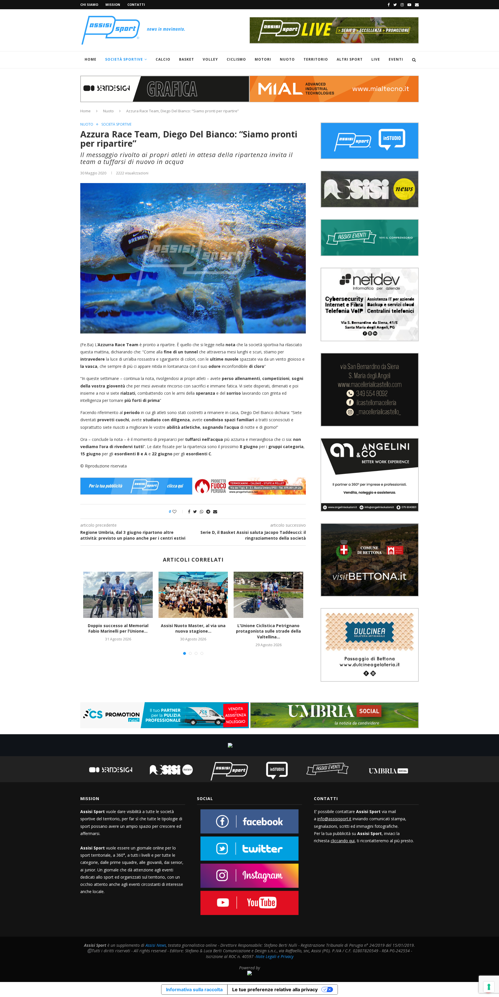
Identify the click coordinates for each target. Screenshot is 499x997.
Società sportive (116, 124)
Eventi (396, 59)
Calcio (163, 59)
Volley (210, 59)
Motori (263, 59)
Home (90, 59)
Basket (186, 59)
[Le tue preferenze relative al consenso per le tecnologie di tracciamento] (488, 986)
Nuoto (287, 59)
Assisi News (156, 945)
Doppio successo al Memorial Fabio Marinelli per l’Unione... (118, 628)
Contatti (136, 4)
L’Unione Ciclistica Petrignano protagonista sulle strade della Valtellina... (268, 631)
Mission (112, 4)
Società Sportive (124, 59)
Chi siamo (89, 4)
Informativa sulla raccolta (194, 989)
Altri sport (350, 59)
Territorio (316, 59)
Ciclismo (236, 59)
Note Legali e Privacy (274, 956)
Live (375, 59)
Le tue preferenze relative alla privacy (275, 989)
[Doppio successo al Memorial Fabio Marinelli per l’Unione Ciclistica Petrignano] (117, 595)
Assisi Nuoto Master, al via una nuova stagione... (193, 628)
